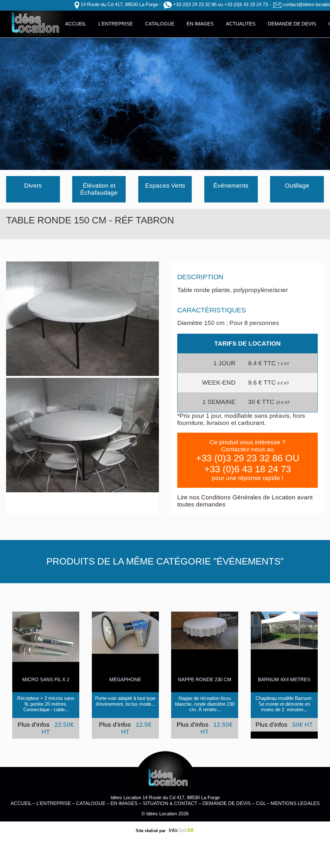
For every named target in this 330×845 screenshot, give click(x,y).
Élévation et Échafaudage (99, 189)
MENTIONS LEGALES (295, 803)
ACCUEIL (75, 23)
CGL (261, 803)
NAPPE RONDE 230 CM (204, 679)
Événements (230, 185)
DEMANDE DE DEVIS (292, 23)
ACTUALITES (241, 23)
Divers (33, 185)
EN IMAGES (200, 23)
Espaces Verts (165, 185)
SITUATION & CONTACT (170, 803)
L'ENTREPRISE (115, 23)
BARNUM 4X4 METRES (284, 679)
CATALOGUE (159, 23)
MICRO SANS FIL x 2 (45, 679)
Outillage (297, 185)
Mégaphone (125, 679)
